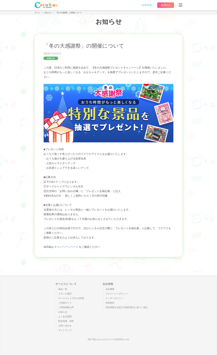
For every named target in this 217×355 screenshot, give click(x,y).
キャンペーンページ (66, 246)
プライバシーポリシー (117, 293)
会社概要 (110, 289)
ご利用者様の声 (66, 307)
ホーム (37, 13)
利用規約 (110, 303)
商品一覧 (62, 289)
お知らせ (47, 13)
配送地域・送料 (66, 321)
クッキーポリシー (114, 298)
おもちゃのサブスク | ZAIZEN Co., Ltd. (112, 339)
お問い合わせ (65, 325)
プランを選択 (65, 293)
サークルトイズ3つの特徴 (71, 298)
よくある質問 (65, 316)
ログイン (165, 5)
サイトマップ (65, 330)
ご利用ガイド (65, 303)
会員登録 (147, 5)
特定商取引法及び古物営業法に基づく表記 (127, 307)
